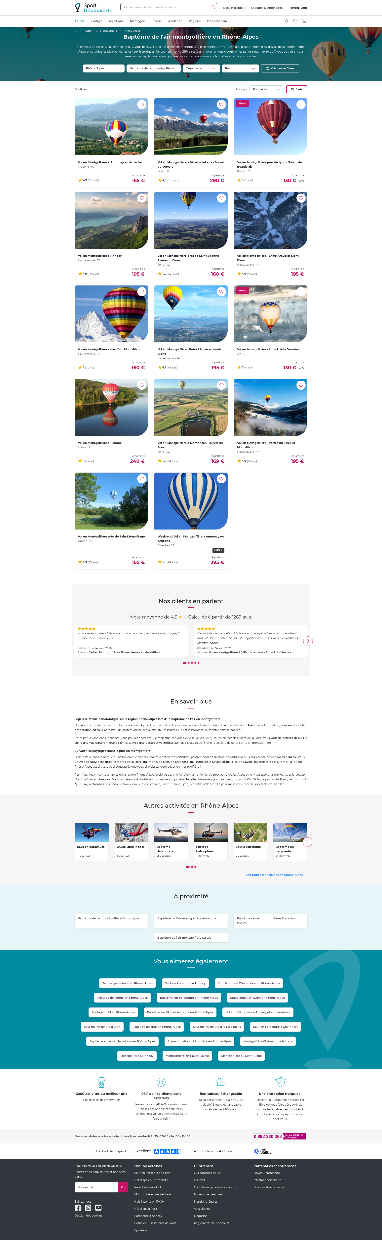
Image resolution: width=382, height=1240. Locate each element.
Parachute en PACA (147, 1187)
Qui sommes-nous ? (208, 1173)
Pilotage (96, 21)
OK (123, 1187)
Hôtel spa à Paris (146, 1209)
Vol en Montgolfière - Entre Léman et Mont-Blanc (125, 652)
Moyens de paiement (208, 1194)
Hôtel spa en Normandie (151, 1180)
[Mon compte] (286, 21)
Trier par (242, 89)
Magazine (200, 1216)
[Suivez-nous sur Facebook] (78, 1207)
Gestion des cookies (88, 1215)
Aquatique (116, 21)
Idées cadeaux (217, 21)
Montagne (137, 21)
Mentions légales (205, 1201)
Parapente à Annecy (148, 1216)
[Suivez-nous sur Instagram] (88, 1207)
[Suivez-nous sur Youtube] (98, 1207)
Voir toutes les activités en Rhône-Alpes (274, 875)
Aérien (79, 21)
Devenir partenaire (267, 1173)
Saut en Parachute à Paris (152, 1173)
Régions (195, 21)
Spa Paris (140, 1230)
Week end (175, 21)
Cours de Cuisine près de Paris (155, 1223)
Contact (199, 1180)
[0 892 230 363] (260, 1136)
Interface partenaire (267, 1180)
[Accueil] (76, 30)
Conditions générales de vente (215, 1187)
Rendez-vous (297, 8)
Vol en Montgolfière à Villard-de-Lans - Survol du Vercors (250, 652)
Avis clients (202, 1209)
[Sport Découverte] (93, 7)
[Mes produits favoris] (295, 21)
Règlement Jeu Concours (211, 1223)
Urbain (156, 21)
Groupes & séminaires (267, 8)
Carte (299, 89)
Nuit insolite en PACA (149, 1201)
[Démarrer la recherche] (213, 7)
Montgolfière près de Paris (152, 1194)
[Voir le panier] (304, 21)
